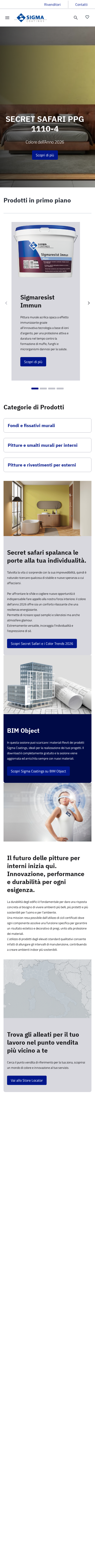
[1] (34, 388)
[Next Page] (88, 303)
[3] (51, 388)
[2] (43, 388)
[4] (60, 388)
